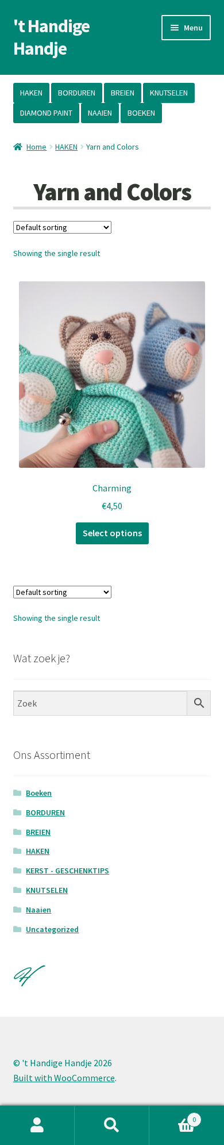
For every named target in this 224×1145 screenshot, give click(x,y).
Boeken (39, 793)
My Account (37, 1125)
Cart (172, 1115)
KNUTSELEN (169, 92)
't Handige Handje (51, 37)
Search (112, 1125)
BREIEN (122, 92)
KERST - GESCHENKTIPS (67, 870)
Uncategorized (52, 929)
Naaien (38, 909)
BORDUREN (76, 92)
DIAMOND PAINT (46, 113)
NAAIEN (100, 113)
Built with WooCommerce (64, 1077)
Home (36, 147)
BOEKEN (141, 113)
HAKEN (31, 92)
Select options (112, 533)
